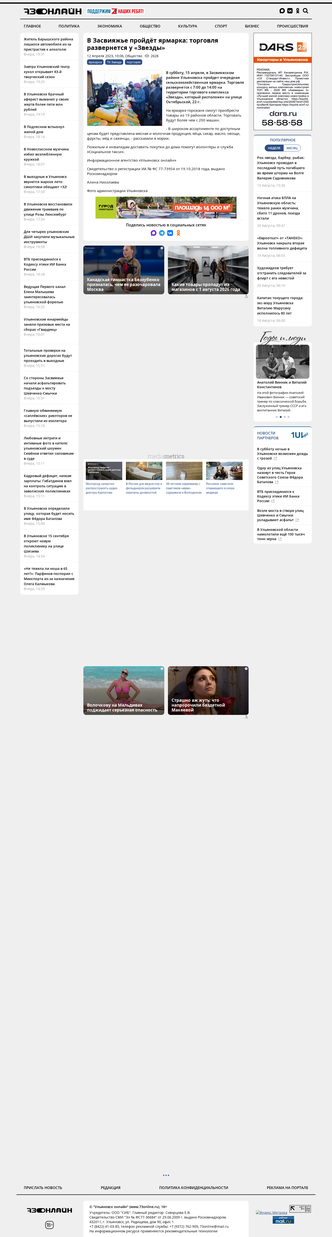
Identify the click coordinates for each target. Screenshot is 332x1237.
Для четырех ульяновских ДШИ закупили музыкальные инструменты (49, 236)
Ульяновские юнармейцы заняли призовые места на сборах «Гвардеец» (47, 324)
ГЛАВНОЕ (32, 26)
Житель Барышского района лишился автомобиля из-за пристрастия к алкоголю (48, 44)
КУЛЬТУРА (187, 26)
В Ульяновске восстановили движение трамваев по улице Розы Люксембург (48, 209)
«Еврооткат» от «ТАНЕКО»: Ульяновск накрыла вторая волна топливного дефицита (282, 243)
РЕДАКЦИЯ (111, 1187)
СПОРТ (221, 26)
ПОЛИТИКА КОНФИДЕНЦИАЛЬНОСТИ (193, 1187)
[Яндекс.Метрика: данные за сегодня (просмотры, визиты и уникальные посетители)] (271, 1212)
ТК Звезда (114, 62)
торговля (133, 62)
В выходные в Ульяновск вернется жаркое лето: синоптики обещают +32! (45, 181)
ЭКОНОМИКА (109, 26)
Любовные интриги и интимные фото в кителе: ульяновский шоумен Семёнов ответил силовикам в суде (49, 448)
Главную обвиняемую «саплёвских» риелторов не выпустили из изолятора (48, 415)
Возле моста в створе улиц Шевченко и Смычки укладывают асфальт (280, 515)
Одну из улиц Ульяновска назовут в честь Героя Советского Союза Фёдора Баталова (280, 475)
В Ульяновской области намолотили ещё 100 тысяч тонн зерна (281, 534)
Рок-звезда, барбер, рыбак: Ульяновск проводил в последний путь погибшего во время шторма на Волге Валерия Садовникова (281, 167)
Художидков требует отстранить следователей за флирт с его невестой (281, 273)
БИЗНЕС (252, 26)
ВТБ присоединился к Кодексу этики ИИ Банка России (45, 264)
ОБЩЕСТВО (150, 26)
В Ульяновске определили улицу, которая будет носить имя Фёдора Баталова (49, 513)
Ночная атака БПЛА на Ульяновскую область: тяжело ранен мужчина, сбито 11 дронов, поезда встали (278, 208)
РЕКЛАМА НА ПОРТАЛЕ (287, 1187)
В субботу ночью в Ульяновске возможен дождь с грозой (282, 454)
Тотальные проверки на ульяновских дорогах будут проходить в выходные (48, 355)
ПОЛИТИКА (69, 26)
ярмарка (95, 62)
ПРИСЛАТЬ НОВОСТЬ (43, 1187)
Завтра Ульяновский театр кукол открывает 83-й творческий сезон (47, 71)
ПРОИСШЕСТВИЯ (292, 26)
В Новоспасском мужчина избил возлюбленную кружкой (46, 154)
